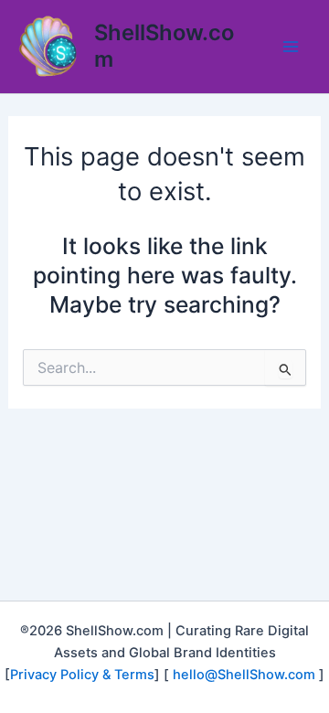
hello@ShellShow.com (244, 674)
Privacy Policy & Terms (82, 674)
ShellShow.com (164, 45)
